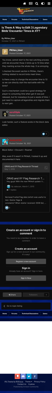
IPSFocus (19, 382)
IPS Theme (9, 382)
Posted (20, 53)
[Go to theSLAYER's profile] (5, 142)
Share (13, 295)
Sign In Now (26, 278)
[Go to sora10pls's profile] (5, 114)
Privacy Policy (39, 382)
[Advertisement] (26, 347)
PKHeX (22, 41)
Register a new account (26, 261)
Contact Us (21, 384)
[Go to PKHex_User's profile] (5, 52)
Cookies (31, 384)
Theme (28, 382)
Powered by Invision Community (26, 387)
